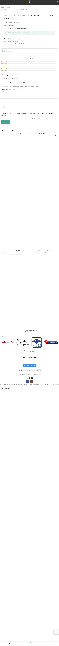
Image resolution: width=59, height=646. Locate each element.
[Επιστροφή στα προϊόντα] (52, 15)
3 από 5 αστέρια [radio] (15, 89)
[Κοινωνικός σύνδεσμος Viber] (23, 44)
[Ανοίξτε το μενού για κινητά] (1, 2)
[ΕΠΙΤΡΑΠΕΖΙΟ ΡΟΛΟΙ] (44, 191)
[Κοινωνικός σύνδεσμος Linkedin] (17, 44)
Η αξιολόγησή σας (6, 92)
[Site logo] (29, 2)
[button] (2, 7)
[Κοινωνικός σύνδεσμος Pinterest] (16, 44)
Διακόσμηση (22, 38)
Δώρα (14, 15)
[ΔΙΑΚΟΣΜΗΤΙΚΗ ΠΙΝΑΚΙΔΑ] (15, 191)
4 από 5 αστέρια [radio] (17, 89)
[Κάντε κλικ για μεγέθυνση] (4, 5)
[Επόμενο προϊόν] (54, 15)
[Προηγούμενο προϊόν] (50, 15)
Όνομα (3, 102)
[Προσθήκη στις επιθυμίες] (27, 135)
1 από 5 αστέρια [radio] (13, 89)
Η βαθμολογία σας (6, 89)
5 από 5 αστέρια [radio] (18, 89)
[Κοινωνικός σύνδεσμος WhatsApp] (19, 44)
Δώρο (9, 41)
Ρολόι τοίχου (14, 41)
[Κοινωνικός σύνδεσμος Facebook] (12, 44)
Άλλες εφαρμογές (35, 15)
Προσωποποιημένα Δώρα (23, 15)
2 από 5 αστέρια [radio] (14, 89)
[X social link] (14, 44)
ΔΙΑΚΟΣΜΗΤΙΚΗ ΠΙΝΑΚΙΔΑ (15, 250)
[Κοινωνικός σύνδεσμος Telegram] (21, 44)
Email (3, 107)
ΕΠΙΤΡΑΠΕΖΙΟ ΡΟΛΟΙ (44, 250)
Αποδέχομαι (5, 388)
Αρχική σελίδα (7, 15)
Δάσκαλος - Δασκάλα (23, 252)
